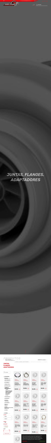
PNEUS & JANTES (6, 405)
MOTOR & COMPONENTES (7, 378)
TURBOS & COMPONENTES (7, 388)
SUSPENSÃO (6, 398)
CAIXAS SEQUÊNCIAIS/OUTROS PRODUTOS (8, 407)
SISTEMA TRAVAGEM (6, 400)
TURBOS (6, 389)
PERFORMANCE (7, 380)
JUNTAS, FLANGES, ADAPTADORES (8, 392)
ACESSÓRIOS (6, 402)
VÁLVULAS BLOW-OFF (8, 390)
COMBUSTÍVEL (7, 384)
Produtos (9, 359)
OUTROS (6, 395)
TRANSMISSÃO (7, 396)
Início (6, 359)
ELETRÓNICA (6, 382)
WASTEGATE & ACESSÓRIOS (7, 393)
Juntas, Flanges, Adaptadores (10, 360)
